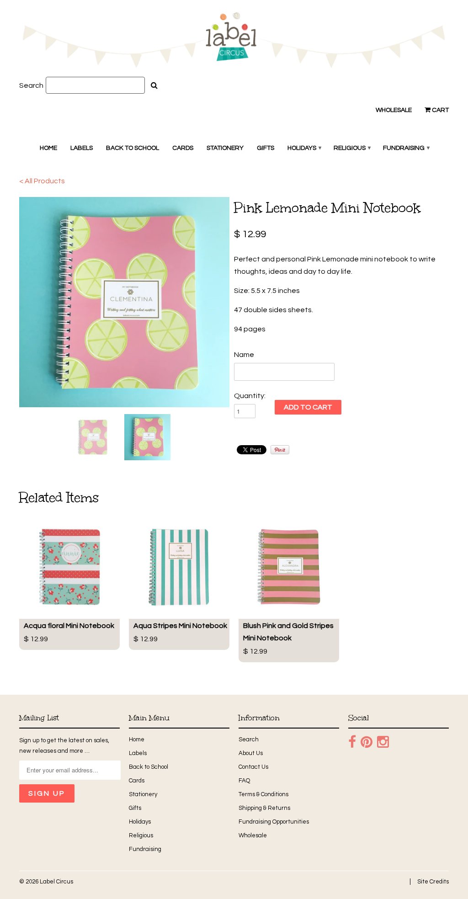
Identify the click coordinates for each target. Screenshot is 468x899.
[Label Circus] (234, 42)
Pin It (280, 449)
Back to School (132, 148)
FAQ (244, 780)
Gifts (265, 148)
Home (48, 148)
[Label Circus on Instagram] (383, 742)
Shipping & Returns (264, 808)
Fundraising (406, 148)
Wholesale (394, 110)
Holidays (303, 148)
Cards (182, 148)
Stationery (225, 148)
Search (31, 85)
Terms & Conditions (263, 794)
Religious (352, 148)
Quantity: (250, 395)
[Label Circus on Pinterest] (366, 742)
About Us (251, 753)
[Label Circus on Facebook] (352, 742)
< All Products (42, 181)
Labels (81, 148)
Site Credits (433, 881)
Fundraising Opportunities (274, 822)
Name (244, 354)
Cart (440, 110)
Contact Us (253, 767)
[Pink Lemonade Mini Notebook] (124, 302)
